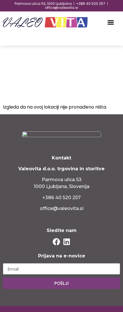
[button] (111, 22)
